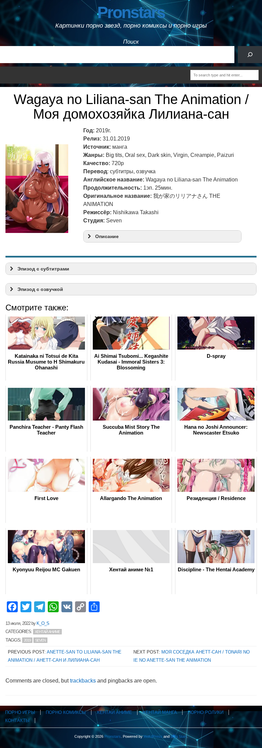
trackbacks (83, 681)
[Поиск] (250, 54)
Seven (40, 640)
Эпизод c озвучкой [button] (40, 289)
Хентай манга (160, 712)
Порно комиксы (66, 712)
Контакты (17, 720)
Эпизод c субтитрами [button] (43, 269)
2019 (27, 640)
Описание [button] (107, 236)
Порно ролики (205, 712)
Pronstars (131, 12)
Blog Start (179, 736)
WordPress (153, 736)
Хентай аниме (47, 632)
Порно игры (20, 712)
